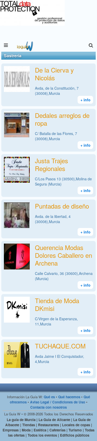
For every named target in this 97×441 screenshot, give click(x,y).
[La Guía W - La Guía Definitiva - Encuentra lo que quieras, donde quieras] (24, 45)
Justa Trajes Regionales (51, 164)
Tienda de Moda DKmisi (57, 304)
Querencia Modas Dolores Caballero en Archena (63, 255)
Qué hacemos (69, 396)
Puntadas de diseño (62, 205)
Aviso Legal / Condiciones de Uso (57, 402)
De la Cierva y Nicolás (54, 73)
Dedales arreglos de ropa (62, 119)
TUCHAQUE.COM (60, 345)
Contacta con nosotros (48, 407)
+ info (85, 99)
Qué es (49, 396)
